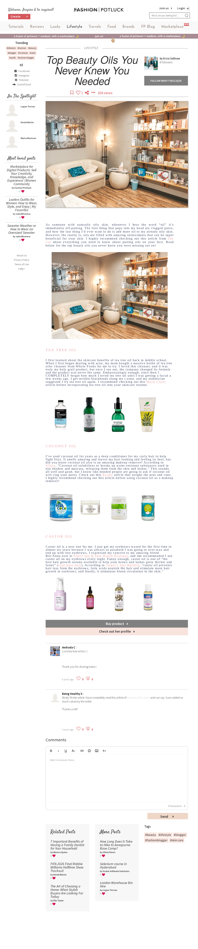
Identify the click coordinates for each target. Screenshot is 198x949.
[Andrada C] (55, 655)
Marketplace (172, 27)
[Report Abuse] (93, 93)
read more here (69, 565)
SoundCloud (24, 84)
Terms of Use (22, 264)
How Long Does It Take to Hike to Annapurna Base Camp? (116, 845)
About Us (22, 255)
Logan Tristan (28, 106)
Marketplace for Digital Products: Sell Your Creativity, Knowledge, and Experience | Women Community (21, 175)
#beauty (32, 48)
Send (164, 816)
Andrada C (69, 647)
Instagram (24, 75)
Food (111, 27)
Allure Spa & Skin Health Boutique (100, 556)
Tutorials (16, 27)
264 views (105, 93)
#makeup (23, 52)
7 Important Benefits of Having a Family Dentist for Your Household (67, 845)
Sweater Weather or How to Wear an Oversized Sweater (21, 229)
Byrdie (107, 474)
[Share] (87, 93)
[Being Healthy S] (55, 701)
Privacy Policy (21, 260)
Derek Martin (27, 122)
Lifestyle (74, 27)
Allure (50, 465)
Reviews (37, 27)
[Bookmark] (72, 93)
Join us (164, 8)
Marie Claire (156, 381)
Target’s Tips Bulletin (123, 565)
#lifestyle (11, 48)
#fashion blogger (26, 57)
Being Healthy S (72, 694)
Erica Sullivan (171, 58)
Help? (21, 268)
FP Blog (148, 27)
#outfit (12, 57)
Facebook (24, 71)
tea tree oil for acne (138, 697)
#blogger (12, 52)
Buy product (115, 623)
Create (19, 16)
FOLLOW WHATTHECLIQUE (166, 80)
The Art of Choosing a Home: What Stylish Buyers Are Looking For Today (66, 891)
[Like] (78, 93)
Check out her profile (115, 631)
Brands (128, 27)
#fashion (22, 48)
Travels (95, 27)
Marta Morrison (28, 138)
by (161, 58)
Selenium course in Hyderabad (113, 865)
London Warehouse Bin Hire (116, 884)
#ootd (32, 52)
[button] (51, 750)
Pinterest (23, 80)
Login (181, 8)
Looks (55, 27)
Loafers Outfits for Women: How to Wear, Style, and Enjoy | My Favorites (21, 204)
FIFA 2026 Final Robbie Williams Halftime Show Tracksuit (67, 867)
